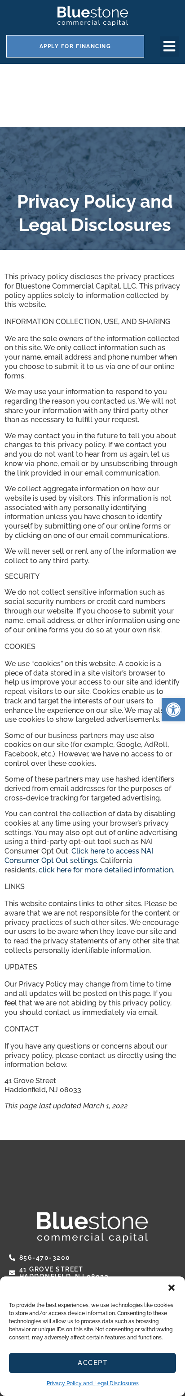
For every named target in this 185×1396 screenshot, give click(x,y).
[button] (171, 1287)
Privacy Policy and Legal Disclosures (93, 1383)
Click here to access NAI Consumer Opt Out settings (78, 856)
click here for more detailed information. (106, 870)
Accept (92, 1363)
